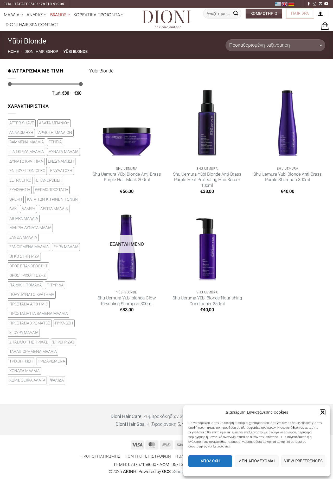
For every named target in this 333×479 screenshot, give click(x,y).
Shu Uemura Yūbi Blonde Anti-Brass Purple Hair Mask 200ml (127, 177)
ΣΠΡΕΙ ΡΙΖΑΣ (63, 342)
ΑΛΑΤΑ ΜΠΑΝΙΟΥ (54, 123)
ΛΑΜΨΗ (28, 208)
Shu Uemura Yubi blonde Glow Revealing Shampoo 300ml (127, 301)
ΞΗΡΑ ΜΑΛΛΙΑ (66, 246)
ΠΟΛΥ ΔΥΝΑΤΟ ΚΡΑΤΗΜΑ (31, 294)
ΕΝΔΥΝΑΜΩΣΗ (61, 161)
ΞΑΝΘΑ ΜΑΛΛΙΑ (23, 237)
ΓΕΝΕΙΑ (55, 142)
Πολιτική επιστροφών (148, 456)
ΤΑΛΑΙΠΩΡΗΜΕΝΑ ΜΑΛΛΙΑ (33, 351)
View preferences (303, 461)
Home (13, 51)
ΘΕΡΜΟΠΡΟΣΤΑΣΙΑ (51, 189)
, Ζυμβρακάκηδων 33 (148, 416)
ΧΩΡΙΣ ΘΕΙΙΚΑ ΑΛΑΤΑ (27, 380)
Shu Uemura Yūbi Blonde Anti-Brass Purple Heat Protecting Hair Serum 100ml (207, 180)
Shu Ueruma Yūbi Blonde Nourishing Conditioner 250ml (207, 301)
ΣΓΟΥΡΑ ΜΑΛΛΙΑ (23, 332)
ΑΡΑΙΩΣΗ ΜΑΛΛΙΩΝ (55, 132)
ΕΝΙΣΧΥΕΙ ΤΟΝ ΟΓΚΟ (27, 170)
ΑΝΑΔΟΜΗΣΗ (21, 132)
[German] (291, 4)
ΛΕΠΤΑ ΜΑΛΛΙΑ (54, 208)
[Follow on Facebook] (309, 4)
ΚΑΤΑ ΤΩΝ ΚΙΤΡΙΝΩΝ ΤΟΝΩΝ (52, 199)
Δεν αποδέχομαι (257, 461)
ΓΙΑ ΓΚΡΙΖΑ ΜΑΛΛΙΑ (26, 151)
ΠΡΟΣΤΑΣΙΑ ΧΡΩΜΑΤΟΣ (29, 323)
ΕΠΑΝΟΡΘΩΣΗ (49, 180)
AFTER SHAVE (21, 123)
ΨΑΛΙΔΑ (57, 380)
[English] (284, 4)
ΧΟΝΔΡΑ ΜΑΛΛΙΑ (24, 371)
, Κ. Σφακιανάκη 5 (148, 424)
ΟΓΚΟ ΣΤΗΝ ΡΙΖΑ (24, 256)
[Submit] (236, 14)
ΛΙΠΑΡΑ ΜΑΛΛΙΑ (23, 218)
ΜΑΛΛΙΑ (12, 15)
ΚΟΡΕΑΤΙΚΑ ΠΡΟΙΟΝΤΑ (97, 15)
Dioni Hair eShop (41, 51)
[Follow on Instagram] (314, 4)
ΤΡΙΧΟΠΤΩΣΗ (21, 361)
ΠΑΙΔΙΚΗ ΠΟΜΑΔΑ (25, 285)
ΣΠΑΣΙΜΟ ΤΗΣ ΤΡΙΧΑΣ (28, 342)
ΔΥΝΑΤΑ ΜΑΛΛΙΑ (63, 151)
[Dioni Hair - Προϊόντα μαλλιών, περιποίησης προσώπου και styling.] (166, 19)
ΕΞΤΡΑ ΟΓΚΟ (20, 180)
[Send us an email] (320, 4)
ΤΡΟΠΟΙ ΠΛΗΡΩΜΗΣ (100, 456)
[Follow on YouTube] (326, 4)
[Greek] (278, 4)
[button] (322, 412)
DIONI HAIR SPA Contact (32, 25)
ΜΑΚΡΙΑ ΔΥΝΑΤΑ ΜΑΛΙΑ (30, 227)
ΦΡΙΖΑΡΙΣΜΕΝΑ (51, 361)
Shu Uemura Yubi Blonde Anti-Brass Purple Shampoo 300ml (287, 177)
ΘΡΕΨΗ (15, 199)
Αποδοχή (210, 461)
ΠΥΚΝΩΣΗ (64, 323)
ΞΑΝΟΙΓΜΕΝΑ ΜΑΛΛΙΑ (29, 246)
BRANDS (58, 15)
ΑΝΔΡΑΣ (35, 15)
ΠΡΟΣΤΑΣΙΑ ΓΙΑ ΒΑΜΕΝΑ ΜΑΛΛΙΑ (38, 313)
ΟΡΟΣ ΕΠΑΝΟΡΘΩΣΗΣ (28, 266)
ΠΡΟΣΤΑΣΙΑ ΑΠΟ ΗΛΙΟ (28, 304)
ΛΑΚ (13, 208)
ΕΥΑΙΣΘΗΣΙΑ (19, 189)
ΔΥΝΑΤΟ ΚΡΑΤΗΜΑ (26, 161)
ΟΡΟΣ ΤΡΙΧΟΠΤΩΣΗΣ (27, 275)
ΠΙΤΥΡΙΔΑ (55, 285)
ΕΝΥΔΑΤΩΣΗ (61, 170)
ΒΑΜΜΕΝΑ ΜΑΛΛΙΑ (26, 142)
